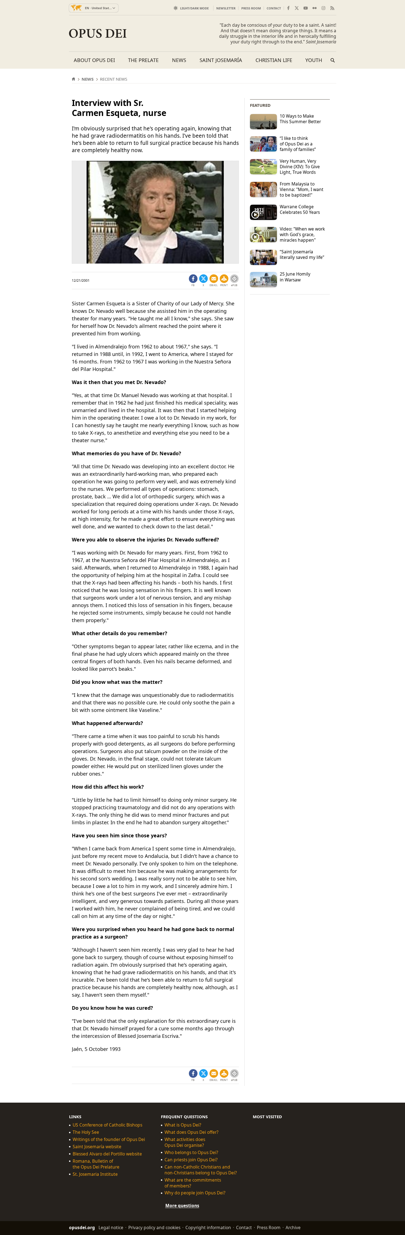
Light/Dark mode (194, 8)
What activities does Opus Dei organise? (185, 1142)
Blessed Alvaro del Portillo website (107, 1154)
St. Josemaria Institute (95, 1174)
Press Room (251, 8)
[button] (224, 280)
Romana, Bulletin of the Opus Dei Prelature (96, 1164)
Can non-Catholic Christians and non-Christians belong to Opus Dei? (201, 1170)
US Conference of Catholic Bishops (107, 1125)
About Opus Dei (94, 60)
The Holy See (86, 1132)
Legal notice (111, 1227)
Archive (293, 1227)
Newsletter (225, 8)
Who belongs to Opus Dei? (191, 1152)
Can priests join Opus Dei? (191, 1160)
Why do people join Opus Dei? (195, 1193)
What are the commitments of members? (193, 1183)
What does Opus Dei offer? (192, 1132)
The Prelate (143, 60)
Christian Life (274, 60)
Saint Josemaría (221, 60)
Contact (274, 8)
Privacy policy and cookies (154, 1227)
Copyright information (208, 1227)
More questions (182, 1205)
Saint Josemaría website (97, 1147)
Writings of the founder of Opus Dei (109, 1139)
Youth (313, 60)
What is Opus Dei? (183, 1125)
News (179, 60)
